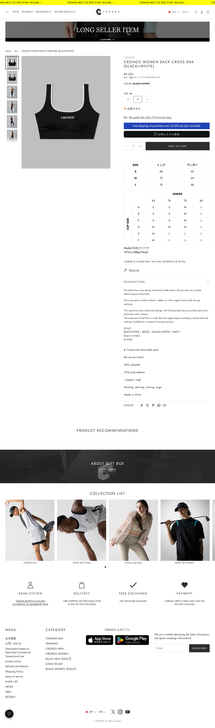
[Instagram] (120, 712)
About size (134, 270)
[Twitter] (147, 405)
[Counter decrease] (127, 146)
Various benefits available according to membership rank (30, 603)
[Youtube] (127, 712)
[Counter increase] (140, 146)
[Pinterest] (153, 405)
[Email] (164, 405)
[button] (7, 12)
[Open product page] (29, 530)
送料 (131, 77)
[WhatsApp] (158, 405)
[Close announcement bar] (211, 2)
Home (8, 51)
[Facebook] (141, 405)
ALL (16, 51)
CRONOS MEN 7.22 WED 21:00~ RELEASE (89, 2)
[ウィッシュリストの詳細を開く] (9, 714)
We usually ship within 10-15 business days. (150, 117)
